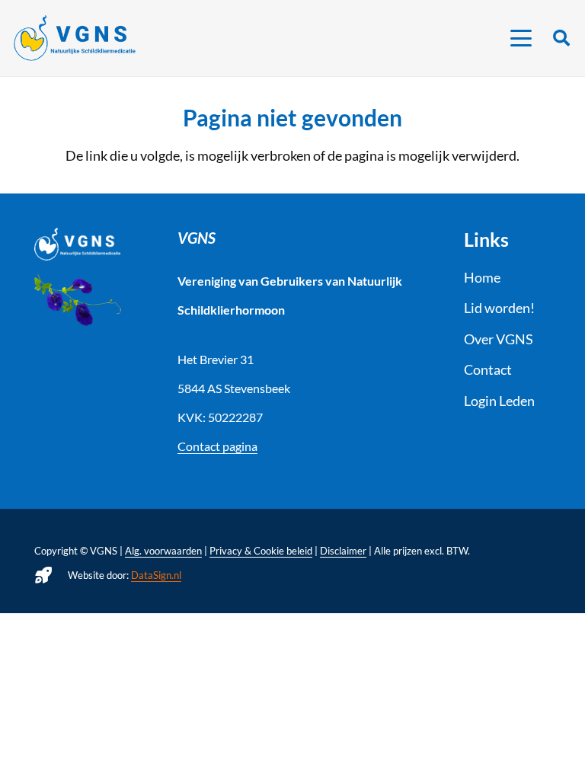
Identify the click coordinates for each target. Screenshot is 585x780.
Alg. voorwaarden (163, 551)
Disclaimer (343, 551)
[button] (521, 38)
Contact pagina (217, 446)
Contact (488, 369)
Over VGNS (498, 339)
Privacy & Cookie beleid (260, 551)
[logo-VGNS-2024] (75, 38)
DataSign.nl (156, 575)
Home (482, 277)
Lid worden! (499, 307)
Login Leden (499, 400)
